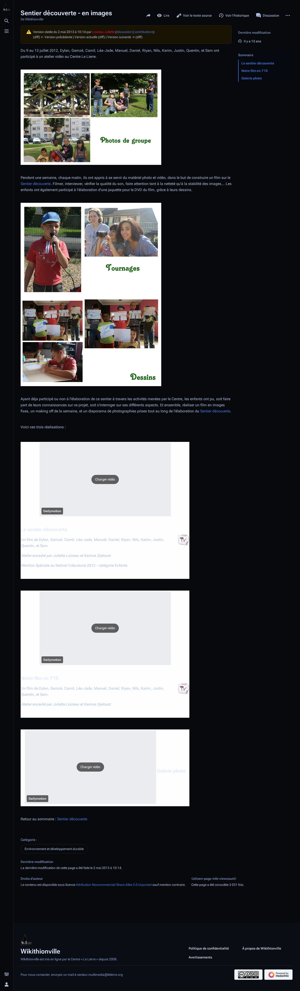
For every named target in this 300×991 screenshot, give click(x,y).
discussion (124, 32)
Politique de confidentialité (209, 948)
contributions (143, 32)
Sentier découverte (36, 183)
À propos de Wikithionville (261, 948)
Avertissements (200, 957)
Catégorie (28, 840)
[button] (105, 479)
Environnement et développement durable (54, 849)
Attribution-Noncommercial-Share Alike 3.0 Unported (114, 885)
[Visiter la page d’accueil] (6, 7)
